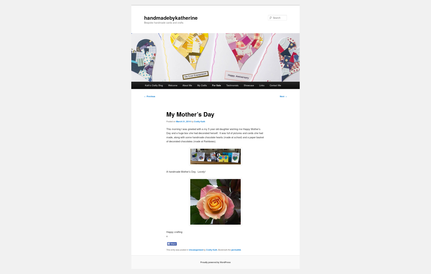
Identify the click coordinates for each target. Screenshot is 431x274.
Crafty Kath (199, 121)
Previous (149, 96)
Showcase (249, 85)
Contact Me (275, 85)
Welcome (172, 85)
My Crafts (202, 85)
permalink (236, 249)
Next (283, 96)
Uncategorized (196, 249)
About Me (187, 85)
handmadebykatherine (171, 17)
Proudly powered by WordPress (215, 262)
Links (261, 85)
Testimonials (232, 85)
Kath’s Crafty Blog (154, 85)
